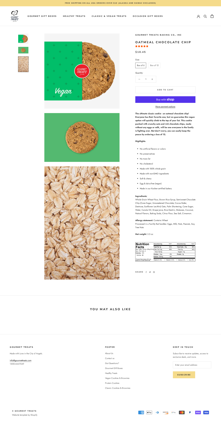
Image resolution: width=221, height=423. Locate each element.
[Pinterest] (154, 272)
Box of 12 (154, 65)
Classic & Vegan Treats (109, 16)
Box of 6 (140, 65)
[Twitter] (150, 272)
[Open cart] (212, 16)
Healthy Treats (74, 16)
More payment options (165, 106)
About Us (109, 353)
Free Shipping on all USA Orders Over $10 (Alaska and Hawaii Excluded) (110, 3)
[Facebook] (146, 272)
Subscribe (184, 375)
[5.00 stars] (142, 46)
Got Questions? (112, 363)
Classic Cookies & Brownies (117, 388)
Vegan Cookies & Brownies (117, 378)
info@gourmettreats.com (20, 360)
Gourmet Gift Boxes (42, 16)
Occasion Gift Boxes (148, 16)
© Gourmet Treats (24, 411)
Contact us (109, 358)
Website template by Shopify (24, 414)
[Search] (205, 16)
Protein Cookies (112, 383)
